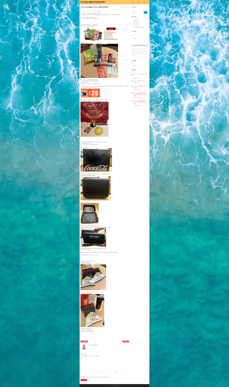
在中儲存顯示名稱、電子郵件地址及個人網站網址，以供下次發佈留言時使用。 (95, 377)
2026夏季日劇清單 (136, 19)
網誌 (132, 2)
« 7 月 (139, 57)
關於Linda (145, 2)
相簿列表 (138, 2)
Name (82, 372)
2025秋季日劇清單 (136, 23)
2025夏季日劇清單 (136, 25)
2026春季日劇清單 (136, 21)
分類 (132, 35)
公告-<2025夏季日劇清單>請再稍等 (138, 27)
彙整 (132, 63)
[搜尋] (145, 12)
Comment (82, 358)
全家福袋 (84, 24)
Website (115, 372)
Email (98, 372)
